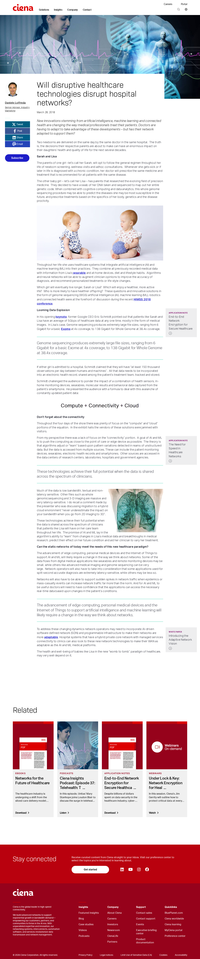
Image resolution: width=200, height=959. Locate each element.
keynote (61, 317)
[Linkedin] (122, 869)
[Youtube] (130, 869)
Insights (58, 10)
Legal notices (106, 955)
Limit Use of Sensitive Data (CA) (136, 955)
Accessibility (181, 955)
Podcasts (84, 936)
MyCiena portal (173, 930)
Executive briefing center (146, 932)
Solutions (44, 10)
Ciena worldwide (174, 918)
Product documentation (145, 941)
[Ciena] (23, 6)
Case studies (86, 924)
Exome (65, 329)
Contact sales (144, 913)
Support (141, 907)
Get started (90, 869)
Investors (112, 924)
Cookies (163, 955)
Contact (87, 10)
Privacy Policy (85, 955)
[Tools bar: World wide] (185, 9)
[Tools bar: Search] (178, 9)
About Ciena (114, 913)
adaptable (51, 637)
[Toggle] (100, 907)
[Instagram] (138, 869)
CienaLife (112, 936)
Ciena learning (173, 924)
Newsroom (113, 930)
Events (140, 924)
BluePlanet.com (174, 913)
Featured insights (89, 913)
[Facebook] (147, 869)
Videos (83, 930)
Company (72, 10)
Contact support (145, 918)
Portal (184, 4)
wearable (79, 273)
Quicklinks (171, 907)
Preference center (175, 936)
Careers (168, 4)
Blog (81, 918)
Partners (112, 942)
